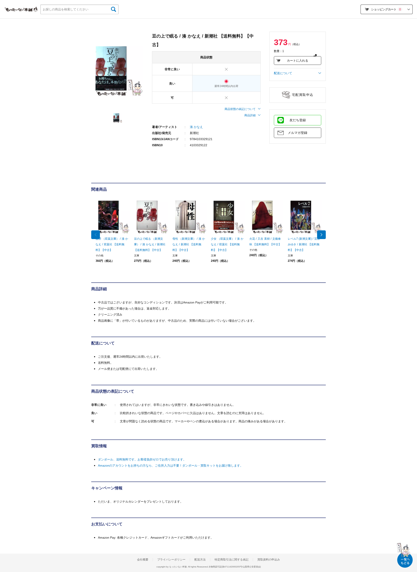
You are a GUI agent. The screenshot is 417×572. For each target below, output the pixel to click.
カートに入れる (297, 60)
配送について (283, 73)
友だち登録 (298, 120)
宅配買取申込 (302, 95)
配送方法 (200, 559)
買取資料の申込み (268, 559)
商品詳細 (250, 115)
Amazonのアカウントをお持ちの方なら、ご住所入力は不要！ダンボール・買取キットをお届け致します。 (170, 465)
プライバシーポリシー (171, 559)
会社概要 (142, 559)
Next (321, 234)
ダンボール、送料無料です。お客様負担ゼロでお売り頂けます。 (142, 459)
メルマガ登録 (297, 132)
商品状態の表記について (240, 109)
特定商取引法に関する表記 (231, 559)
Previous (95, 234)
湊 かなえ (196, 127)
